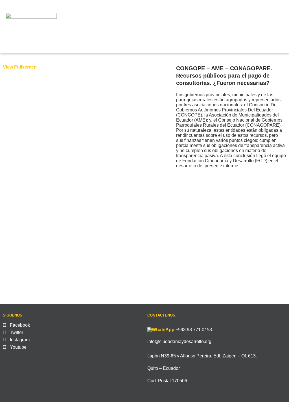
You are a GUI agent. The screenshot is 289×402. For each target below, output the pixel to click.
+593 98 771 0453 (194, 329)
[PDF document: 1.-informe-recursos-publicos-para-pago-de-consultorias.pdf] (86, 182)
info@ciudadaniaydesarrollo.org (179, 341)
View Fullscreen (20, 67)
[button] (266, 26)
